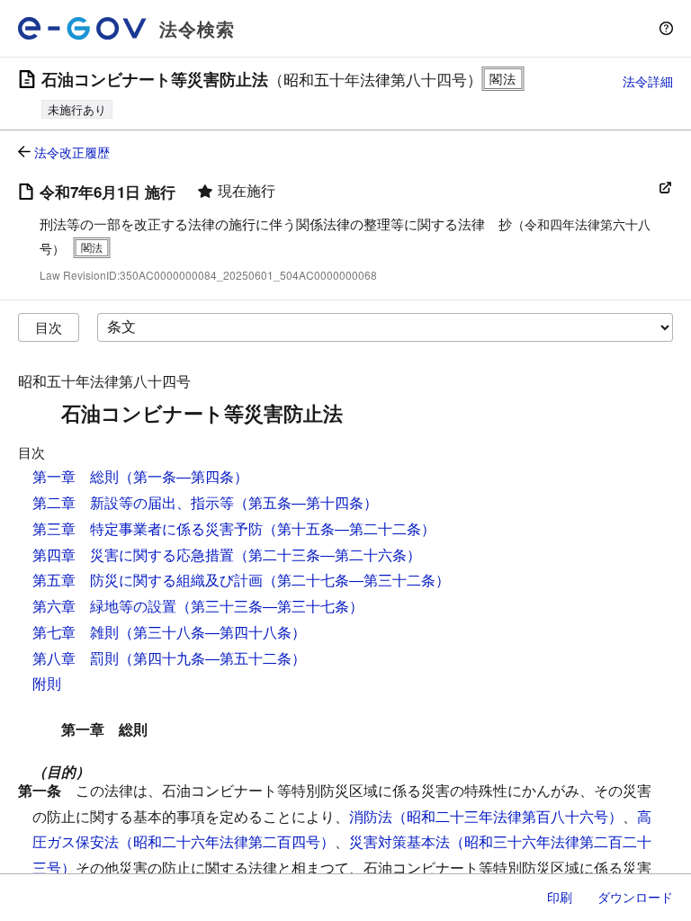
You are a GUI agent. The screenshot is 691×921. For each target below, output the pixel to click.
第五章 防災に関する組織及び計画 (147, 579)
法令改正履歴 (72, 152)
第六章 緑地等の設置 (104, 605)
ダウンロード (635, 897)
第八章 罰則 (75, 658)
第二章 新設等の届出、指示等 (133, 502)
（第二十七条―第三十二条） (356, 579)
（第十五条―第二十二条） (349, 528)
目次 (48, 326)
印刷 (559, 897)
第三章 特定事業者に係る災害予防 (147, 528)
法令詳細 (648, 81)
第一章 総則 (75, 476)
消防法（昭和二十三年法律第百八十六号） (486, 816)
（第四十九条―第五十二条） (212, 658)
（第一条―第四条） (183, 476)
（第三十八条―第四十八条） (212, 631)
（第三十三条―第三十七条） (269, 605)
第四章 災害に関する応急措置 (133, 554)
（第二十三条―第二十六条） (327, 554)
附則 (46, 683)
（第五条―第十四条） (306, 502)
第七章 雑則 (75, 631)
